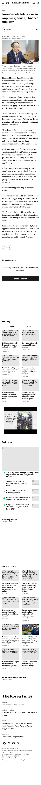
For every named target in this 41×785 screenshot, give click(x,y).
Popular (29, 326)
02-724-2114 (9, 752)
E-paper (13, 713)
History (14, 705)
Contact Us (22, 705)
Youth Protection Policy (10, 726)
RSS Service (21, 713)
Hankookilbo (6, 737)
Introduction (6, 705)
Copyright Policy (8, 729)
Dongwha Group (18, 737)
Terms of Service (26, 726)
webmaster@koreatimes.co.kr (23, 750)
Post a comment (20, 279)
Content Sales (32, 713)
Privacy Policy (29, 723)
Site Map (5, 715)
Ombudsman (18, 723)
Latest (11, 326)
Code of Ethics (7, 723)
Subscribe (5, 713)
